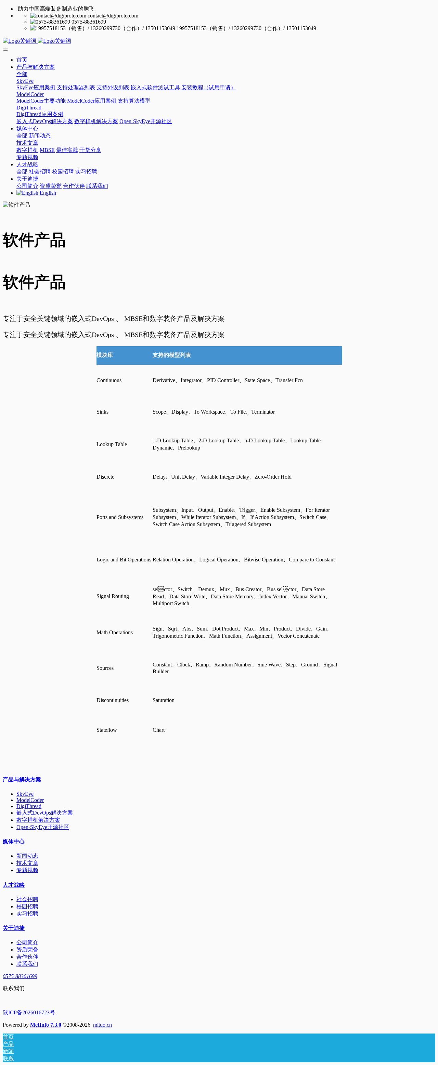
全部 (21, 74)
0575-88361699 (20, 976)
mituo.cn (102, 1025)
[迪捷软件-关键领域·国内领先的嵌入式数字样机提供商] (219, 41)
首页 (21, 60)
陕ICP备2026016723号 (29, 1012)
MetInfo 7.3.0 (45, 1025)
